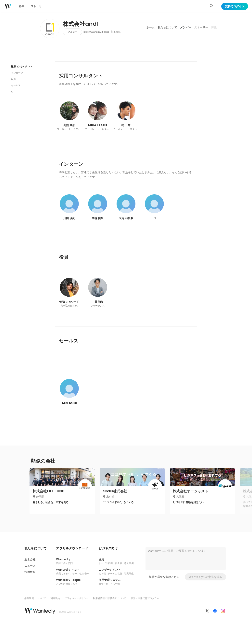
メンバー (185, 27)
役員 (13, 79)
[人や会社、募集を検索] (211, 6)
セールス (15, 85)
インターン (17, 72)
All (12, 91)
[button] (35, 548)
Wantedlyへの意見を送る (205, 577)
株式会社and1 (81, 24)
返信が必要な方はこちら (164, 577)
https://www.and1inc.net (96, 31)
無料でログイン (234, 6)
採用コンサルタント (21, 66)
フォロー (72, 31)
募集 (214, 27)
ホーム (150, 27)
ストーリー (201, 27)
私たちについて (167, 27)
